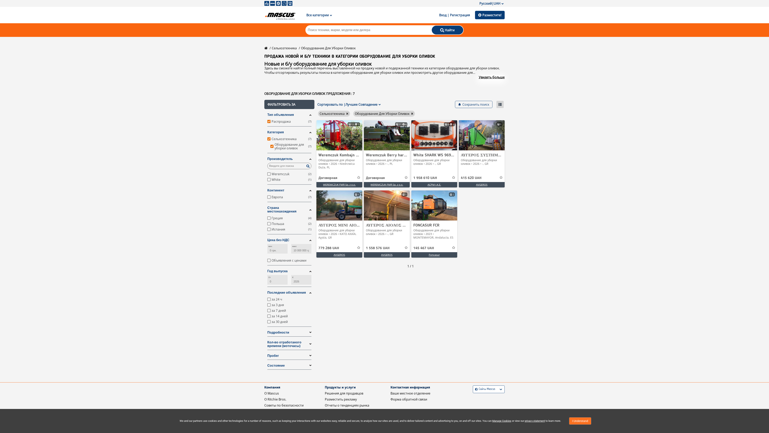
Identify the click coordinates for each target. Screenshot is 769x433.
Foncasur (434, 255)
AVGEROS (481, 184)
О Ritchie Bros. (275, 399)
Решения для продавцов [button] (344, 393)
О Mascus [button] (271, 393)
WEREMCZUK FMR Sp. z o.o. (339, 184)
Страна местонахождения (281, 209)
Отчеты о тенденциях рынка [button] (347, 405)
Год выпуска (277, 271)
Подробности (278, 332)
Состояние (276, 365)
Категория (275, 132)
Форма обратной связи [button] (409, 399)
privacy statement (535, 420)
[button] (289, 104)
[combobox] (475, 389)
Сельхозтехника (284, 48)
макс (294, 246)
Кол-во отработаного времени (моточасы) (284, 344)
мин (270, 246)
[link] (339, 135)
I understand (580, 421)
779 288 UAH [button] (328, 248)
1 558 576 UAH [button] (378, 248)
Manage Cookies (501, 420)
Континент (275, 190)
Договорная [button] (327, 178)
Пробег (273, 355)
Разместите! (491, 15)
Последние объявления (286, 292)
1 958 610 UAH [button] (425, 178)
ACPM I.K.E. (434, 184)
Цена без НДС (278, 240)
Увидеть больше (492, 77)
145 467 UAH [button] (423, 248)
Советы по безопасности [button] (284, 405)
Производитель (280, 159)
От (269, 277)
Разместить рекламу (341, 399)
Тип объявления (280, 114)
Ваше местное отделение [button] (410, 393)
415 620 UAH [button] (471, 178)
